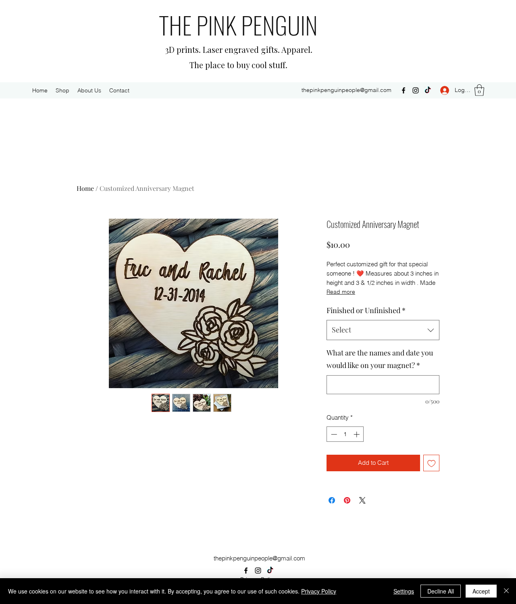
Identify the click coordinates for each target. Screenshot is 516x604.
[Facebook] (403, 90)
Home (85, 188)
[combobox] (383, 330)
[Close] (506, 591)
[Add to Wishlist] (431, 463)
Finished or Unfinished (366, 310)
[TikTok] (428, 90)
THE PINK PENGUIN (238, 24)
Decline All (440, 591)
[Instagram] (416, 90)
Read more (341, 291)
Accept (481, 591)
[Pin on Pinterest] (347, 500)
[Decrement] (333, 434)
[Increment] (357, 434)
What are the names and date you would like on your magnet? (380, 359)
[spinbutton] (345, 434)
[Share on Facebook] (332, 500)
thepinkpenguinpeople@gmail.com (346, 90)
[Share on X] (362, 500)
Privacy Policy (318, 591)
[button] (479, 90)
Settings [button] (403, 591)
